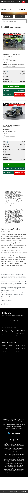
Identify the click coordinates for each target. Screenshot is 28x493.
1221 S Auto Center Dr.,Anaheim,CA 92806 (12, 315)
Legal (13, 421)
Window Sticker (20, 94)
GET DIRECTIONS (14, 320)
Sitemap (20, 421)
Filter (20, 16)
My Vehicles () (6, 1)
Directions (13, 419)
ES (23, 1)
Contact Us (6, 421)
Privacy (20, 419)
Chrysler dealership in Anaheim (10, 245)
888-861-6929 (4, 285)
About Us (5, 419)
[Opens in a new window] (10, 440)
